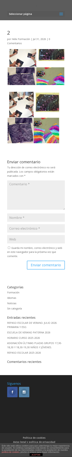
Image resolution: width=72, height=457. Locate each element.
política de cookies (10, 452)
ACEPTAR (36, 455)
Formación (13, 292)
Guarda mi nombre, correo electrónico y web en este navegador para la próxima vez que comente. (34, 252)
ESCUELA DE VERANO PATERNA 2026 (28, 332)
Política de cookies (34, 437)
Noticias (11, 303)
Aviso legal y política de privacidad (34, 442)
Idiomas (11, 297)
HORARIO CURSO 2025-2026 (23, 337)
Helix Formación (21, 39)
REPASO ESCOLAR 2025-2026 (24, 352)
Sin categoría (14, 308)
